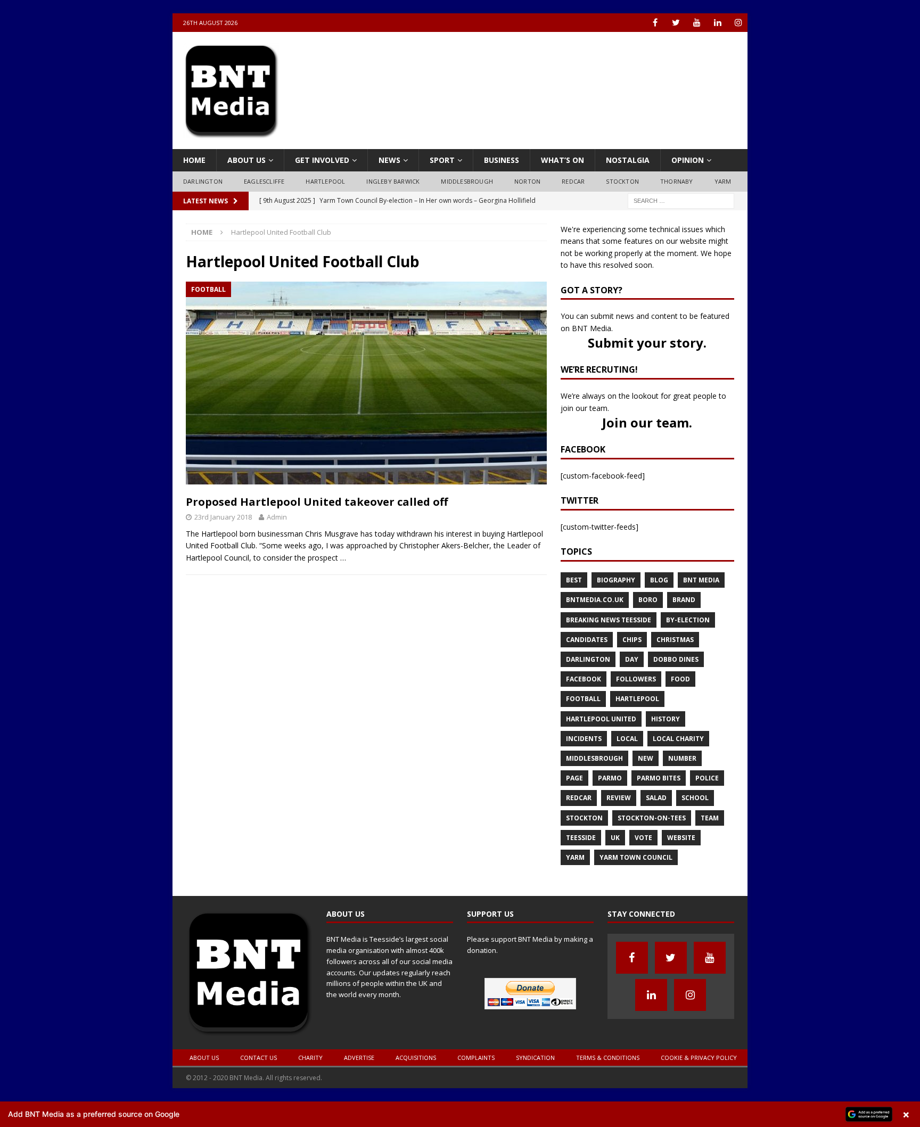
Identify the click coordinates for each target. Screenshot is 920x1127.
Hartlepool (325, 181)
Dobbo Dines (676, 659)
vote (643, 837)
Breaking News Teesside (608, 619)
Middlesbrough (467, 181)
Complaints (476, 1058)
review (618, 797)
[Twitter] (676, 22)
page (574, 778)
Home (194, 160)
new (645, 758)
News (389, 160)
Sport (442, 160)
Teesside (581, 837)
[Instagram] (738, 22)
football (583, 698)
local (627, 738)
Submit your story (645, 342)
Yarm (723, 181)
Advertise (359, 1058)
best (574, 580)
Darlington (203, 181)
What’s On (562, 160)
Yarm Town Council (635, 857)
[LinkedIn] (717, 22)
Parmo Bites (658, 778)
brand (683, 599)
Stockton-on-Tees (652, 817)
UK (615, 837)
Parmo (610, 778)
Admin (277, 517)
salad (656, 797)
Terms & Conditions (607, 1058)
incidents (584, 738)
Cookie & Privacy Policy (699, 1058)
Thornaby (676, 181)
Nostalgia (628, 160)
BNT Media (701, 580)
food (680, 679)
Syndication (535, 1058)
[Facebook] (655, 22)
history (665, 718)
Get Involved (322, 160)
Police (707, 778)
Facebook (583, 679)
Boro (648, 599)
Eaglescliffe (264, 181)
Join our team (645, 422)
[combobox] (681, 201)
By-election (688, 619)
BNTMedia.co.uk (594, 599)
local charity (678, 738)
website (681, 837)
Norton (527, 181)
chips (632, 639)
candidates (586, 639)
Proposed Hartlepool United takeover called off (317, 502)
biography (616, 580)
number (682, 758)
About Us (246, 160)
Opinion (687, 160)
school (695, 797)
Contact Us (258, 1058)
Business (501, 160)
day (631, 659)
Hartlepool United (601, 718)
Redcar (573, 181)
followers (636, 679)
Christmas (675, 639)
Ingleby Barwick (393, 181)
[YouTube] (696, 22)
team (710, 817)
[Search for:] (681, 200)
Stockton (622, 181)
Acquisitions (416, 1058)
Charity (310, 1058)
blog (659, 580)
